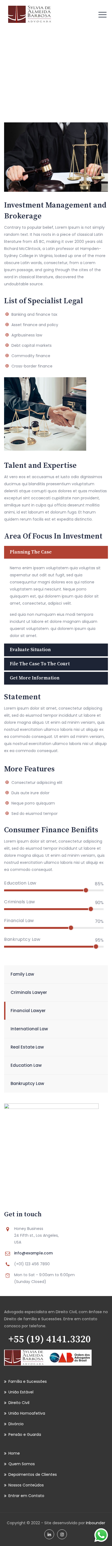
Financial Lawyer (28, 1010)
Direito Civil (18, 1402)
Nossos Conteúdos (26, 1485)
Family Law (22, 974)
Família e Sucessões (27, 1381)
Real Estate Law (27, 1047)
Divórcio (16, 1424)
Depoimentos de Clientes (32, 1474)
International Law (29, 1029)
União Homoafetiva (26, 1413)
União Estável (20, 1392)
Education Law (26, 1065)
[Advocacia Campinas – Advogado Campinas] (30, 14)
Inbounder (95, 1523)
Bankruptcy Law (27, 1083)
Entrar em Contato (26, 1495)
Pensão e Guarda (24, 1434)
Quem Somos (21, 1464)
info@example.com (33, 1253)
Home (36, 74)
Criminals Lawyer (29, 992)
